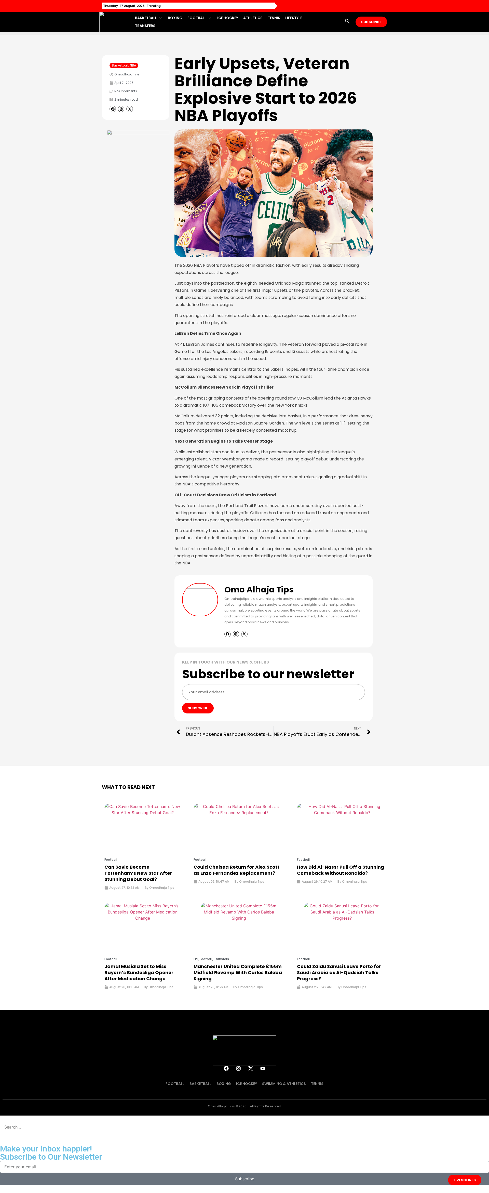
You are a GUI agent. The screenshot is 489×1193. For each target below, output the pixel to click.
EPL (196, 959)
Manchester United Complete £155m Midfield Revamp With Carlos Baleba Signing (238, 972)
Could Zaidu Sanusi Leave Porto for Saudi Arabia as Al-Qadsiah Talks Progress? (339, 972)
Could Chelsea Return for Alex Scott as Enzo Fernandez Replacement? (236, 870)
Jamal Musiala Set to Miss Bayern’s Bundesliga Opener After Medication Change (138, 972)
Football (110, 859)
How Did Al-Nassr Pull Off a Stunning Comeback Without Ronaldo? (340, 870)
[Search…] (244, 1127)
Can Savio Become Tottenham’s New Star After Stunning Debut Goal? (138, 873)
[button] (148, 18)
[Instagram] (238, 1068)
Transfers (221, 959)
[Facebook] (226, 1068)
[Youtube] (262, 1068)
